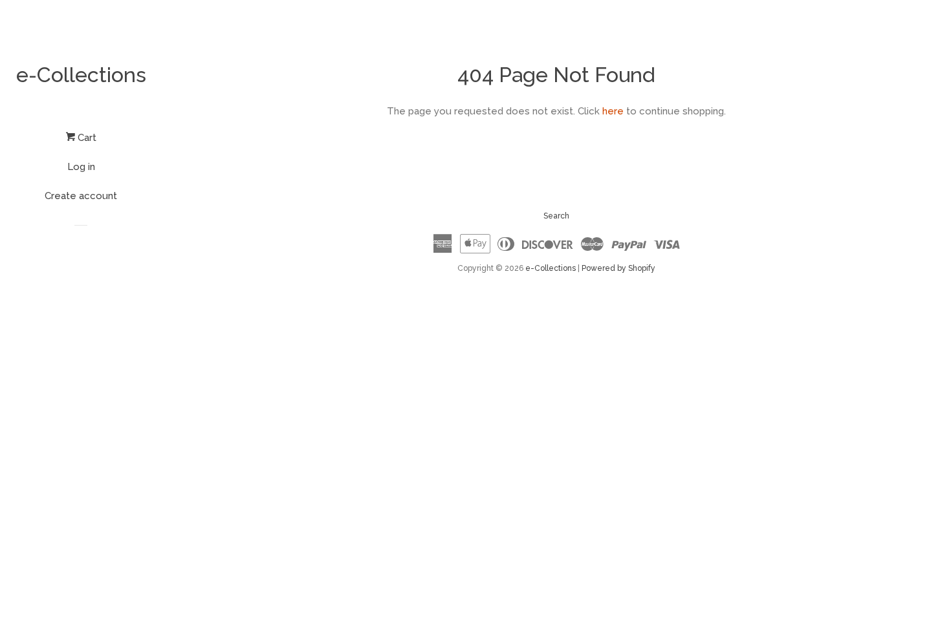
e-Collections (81, 75)
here (613, 111)
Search (556, 215)
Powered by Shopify (618, 268)
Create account (81, 196)
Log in (81, 167)
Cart (85, 138)
